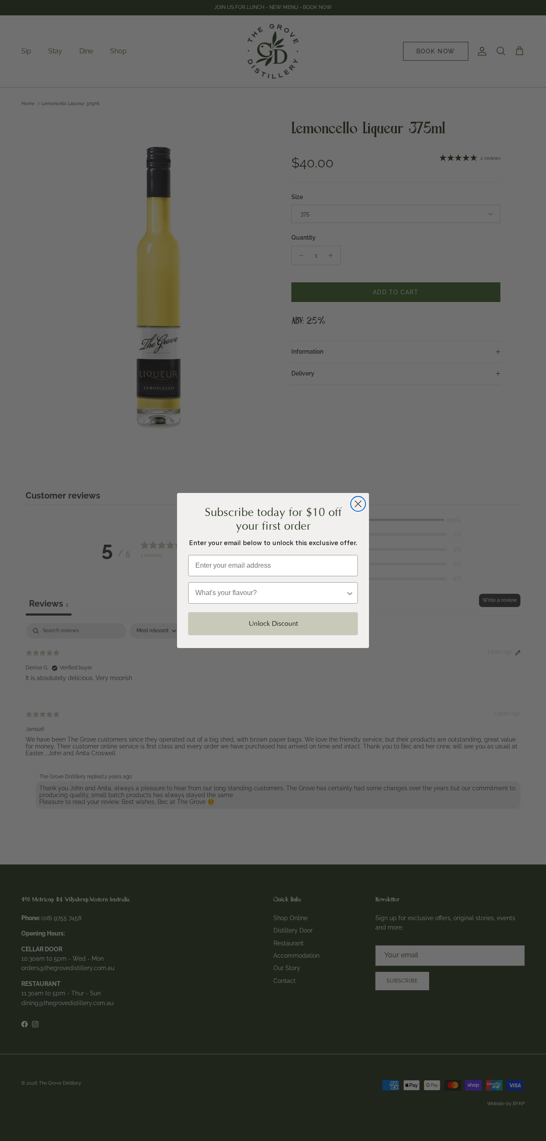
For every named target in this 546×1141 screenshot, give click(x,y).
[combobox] (270, 593)
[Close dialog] (358, 503)
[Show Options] (350, 593)
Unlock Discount (273, 624)
